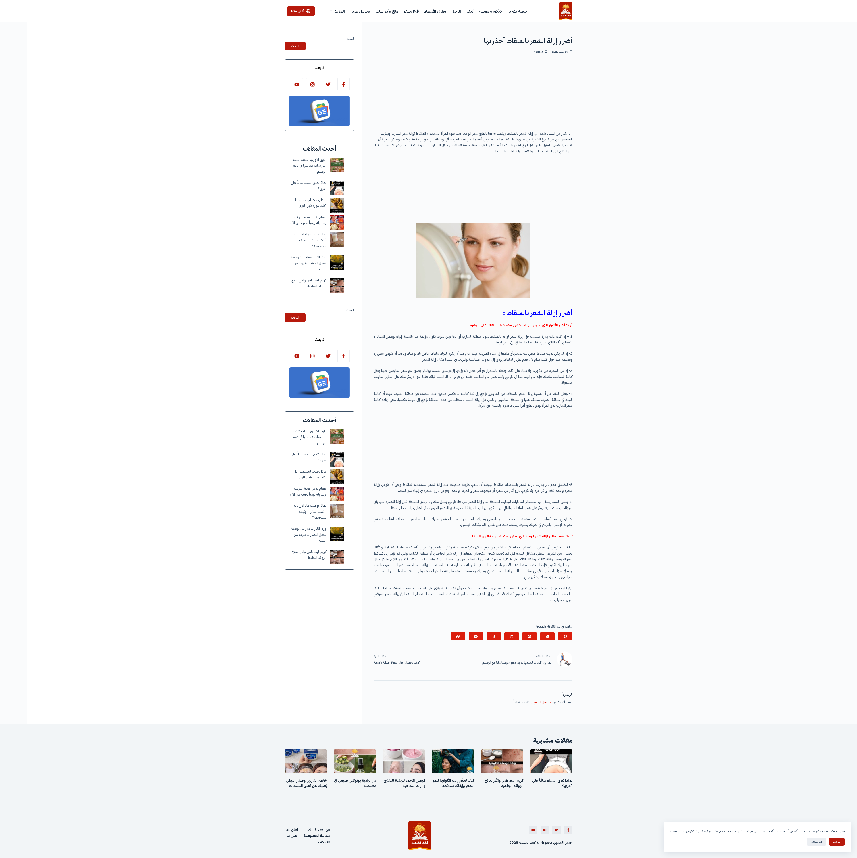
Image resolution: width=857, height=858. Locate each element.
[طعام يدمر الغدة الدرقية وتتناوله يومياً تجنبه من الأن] (337, 222)
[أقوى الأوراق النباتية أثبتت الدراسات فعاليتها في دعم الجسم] (337, 165)
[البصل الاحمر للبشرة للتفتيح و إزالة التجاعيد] (404, 761)
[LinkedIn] (511, 636)
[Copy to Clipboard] (458, 636)
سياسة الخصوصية (317, 835)
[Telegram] (494, 636)
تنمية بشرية (517, 11)
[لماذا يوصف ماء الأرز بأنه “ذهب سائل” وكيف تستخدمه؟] (337, 239)
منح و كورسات (387, 11)
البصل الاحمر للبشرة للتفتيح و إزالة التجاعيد (404, 783)
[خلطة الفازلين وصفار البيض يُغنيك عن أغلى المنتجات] (306, 761)
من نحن (324, 841)
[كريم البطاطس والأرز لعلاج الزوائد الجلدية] (337, 285)
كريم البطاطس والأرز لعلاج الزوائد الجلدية (504, 783)
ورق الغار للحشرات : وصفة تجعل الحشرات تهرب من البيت (308, 263)
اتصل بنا (292, 835)
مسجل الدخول (541, 702)
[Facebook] (565, 636)
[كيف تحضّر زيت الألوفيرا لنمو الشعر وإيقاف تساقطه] (453, 761)
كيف (470, 11)
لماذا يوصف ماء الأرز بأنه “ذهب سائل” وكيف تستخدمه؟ (310, 240)
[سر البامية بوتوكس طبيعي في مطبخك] (355, 761)
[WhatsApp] (476, 636)
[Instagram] (312, 84)
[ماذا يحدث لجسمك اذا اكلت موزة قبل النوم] (337, 205)
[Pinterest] (529, 636)
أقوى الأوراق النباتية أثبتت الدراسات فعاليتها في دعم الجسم (309, 165)
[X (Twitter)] (547, 636)
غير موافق (816, 842)
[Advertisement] (473, 94)
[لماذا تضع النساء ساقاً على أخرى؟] (337, 188)
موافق (836, 842)
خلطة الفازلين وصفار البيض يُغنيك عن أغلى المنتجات (306, 783)
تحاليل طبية (360, 11)
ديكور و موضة (490, 11)
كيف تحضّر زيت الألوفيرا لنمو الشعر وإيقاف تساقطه (453, 783)
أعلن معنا (297, 10)
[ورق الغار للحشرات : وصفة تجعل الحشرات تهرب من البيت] (337, 262)
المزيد (339, 11)
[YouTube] (297, 84)
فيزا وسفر (411, 11)
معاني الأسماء (435, 11)
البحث (350, 38)
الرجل (456, 11)
